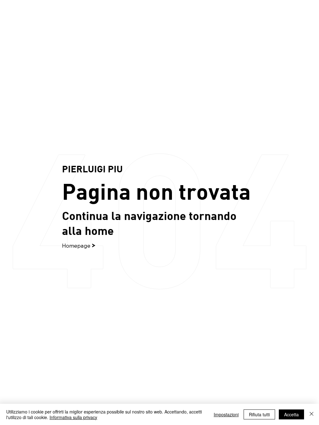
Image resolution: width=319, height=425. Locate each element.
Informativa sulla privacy (73, 417)
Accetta (291, 414)
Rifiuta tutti (259, 414)
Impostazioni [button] (226, 414)
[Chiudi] (311, 414)
